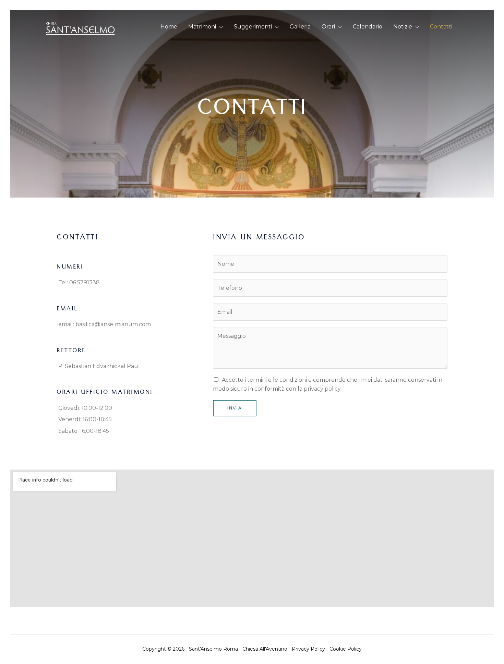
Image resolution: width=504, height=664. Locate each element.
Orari (328, 26)
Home (168, 26)
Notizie (402, 26)
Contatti (441, 26)
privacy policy (322, 389)
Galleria (300, 26)
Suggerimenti (253, 26)
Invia (234, 408)
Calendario (367, 26)
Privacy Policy (308, 649)
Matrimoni (202, 26)
